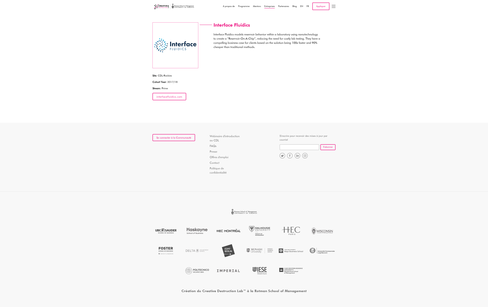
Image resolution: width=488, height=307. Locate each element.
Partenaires (283, 6)
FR (308, 6)
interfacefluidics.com (169, 97)
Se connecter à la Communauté (173, 138)
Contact (214, 163)
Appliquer (321, 6)
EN (301, 6)
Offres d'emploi (219, 157)
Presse (213, 151)
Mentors (257, 6)
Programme (244, 6)
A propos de (229, 6)
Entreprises (269, 6)
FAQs (213, 146)
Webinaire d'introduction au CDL (225, 138)
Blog (294, 6)
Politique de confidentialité (218, 170)
